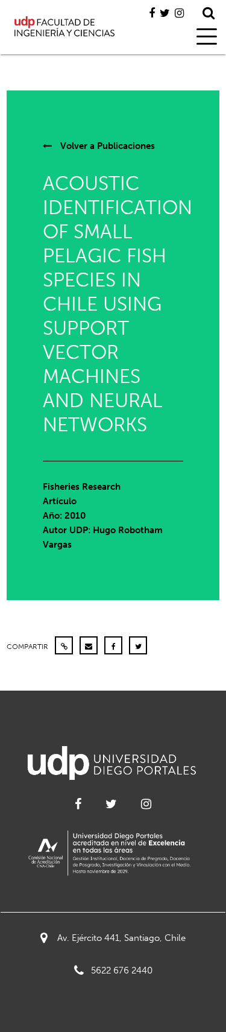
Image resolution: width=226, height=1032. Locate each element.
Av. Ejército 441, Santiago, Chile (121, 937)
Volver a (106, 146)
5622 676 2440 (121, 970)
